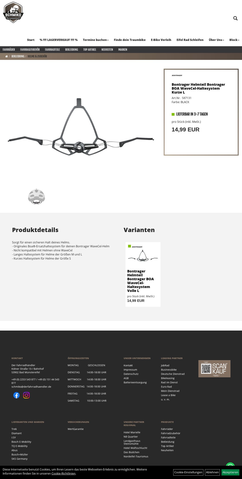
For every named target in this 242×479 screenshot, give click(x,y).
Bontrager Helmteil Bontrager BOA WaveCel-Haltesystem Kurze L (198, 88)
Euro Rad (166, 386)
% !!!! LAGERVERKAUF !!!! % (59, 40)
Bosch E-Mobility (21, 441)
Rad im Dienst (169, 382)
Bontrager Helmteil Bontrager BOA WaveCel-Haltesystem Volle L (140, 281)
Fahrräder (9, 49)
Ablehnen (212, 472)
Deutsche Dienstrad (173, 374)
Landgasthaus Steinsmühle (132, 442)
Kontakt (128, 365)
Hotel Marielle (132, 432)
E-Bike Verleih (161, 40)
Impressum (130, 369)
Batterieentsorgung (135, 382)
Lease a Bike (168, 395)
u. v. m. (165, 399)
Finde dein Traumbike (130, 40)
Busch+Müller (20, 454)
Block (233, 40)
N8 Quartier (131, 436)
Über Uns (215, 40)
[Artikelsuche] (235, 18)
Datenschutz (131, 374)
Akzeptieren (230, 472)
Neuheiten (107, 49)
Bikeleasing (168, 378)
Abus (15, 450)
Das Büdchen (131, 452)
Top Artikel (89, 49)
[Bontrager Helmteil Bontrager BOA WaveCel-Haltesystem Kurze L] (80, 127)
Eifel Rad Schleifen (190, 40)
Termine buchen (95, 40)
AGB (126, 378)
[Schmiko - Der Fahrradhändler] (13, 12)
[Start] (6, 56)
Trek (14, 429)
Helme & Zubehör (37, 56)
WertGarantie (76, 429)
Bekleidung (71, 49)
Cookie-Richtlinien (63, 473)
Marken (122, 49)
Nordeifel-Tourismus (136, 456)
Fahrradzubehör (30, 49)
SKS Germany (19, 458)
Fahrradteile (52, 49)
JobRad (165, 365)
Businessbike (169, 369)
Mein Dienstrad (170, 391)
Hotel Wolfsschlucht (135, 448)
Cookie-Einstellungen (188, 472)
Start (30, 40)
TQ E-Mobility (19, 446)
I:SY (14, 437)
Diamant (17, 433)
